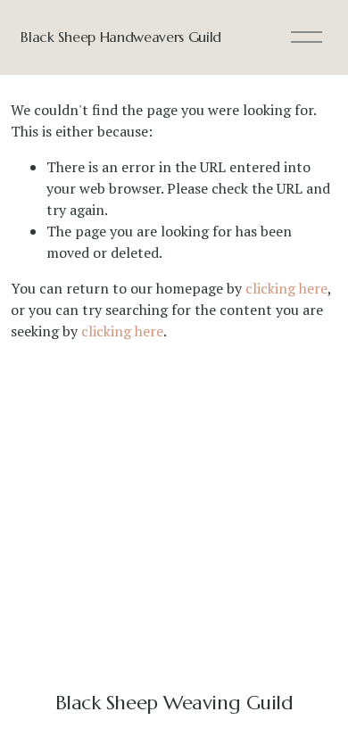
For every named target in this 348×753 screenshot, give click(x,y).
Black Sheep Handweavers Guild (121, 37)
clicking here (286, 288)
